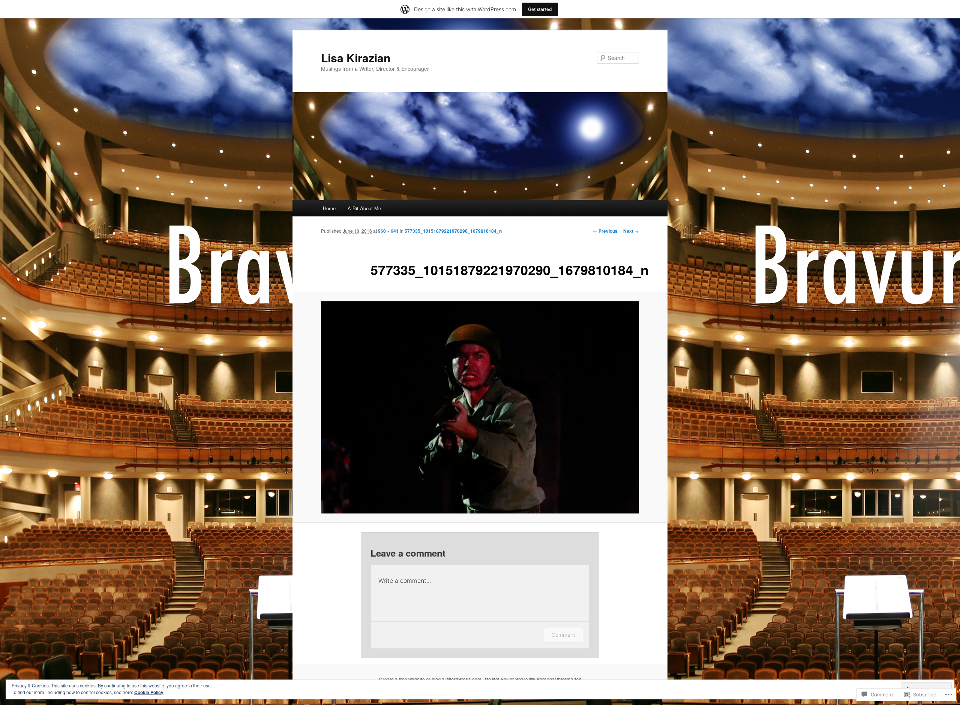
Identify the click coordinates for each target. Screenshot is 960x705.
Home (329, 208)
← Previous (605, 231)
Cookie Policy (149, 692)
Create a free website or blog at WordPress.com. (431, 679)
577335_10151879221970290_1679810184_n (453, 231)
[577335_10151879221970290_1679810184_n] (480, 407)
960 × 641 (388, 231)
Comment (563, 635)
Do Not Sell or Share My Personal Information (533, 679)
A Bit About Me (364, 208)
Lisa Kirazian (355, 57)
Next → (631, 231)
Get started (540, 9)
